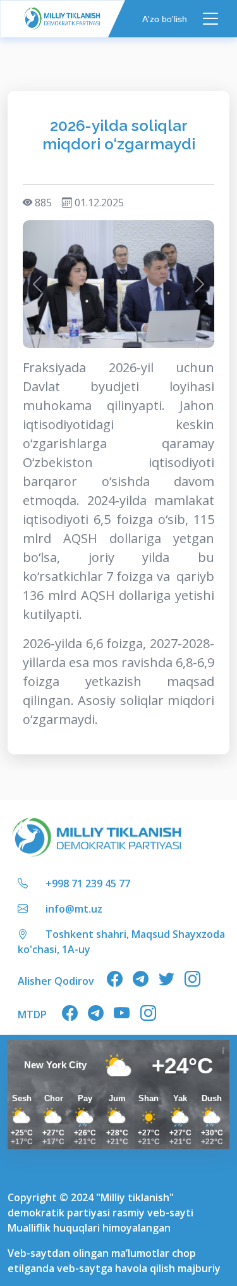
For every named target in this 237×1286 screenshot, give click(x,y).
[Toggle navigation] (210, 18)
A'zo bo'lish (164, 18)
